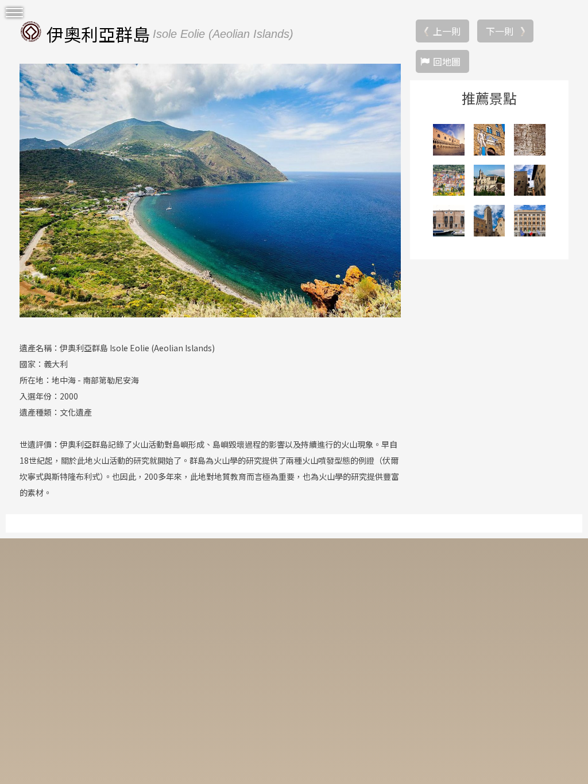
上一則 (447, 31)
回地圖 (447, 61)
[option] (210, 190)
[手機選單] (14, 13)
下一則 (499, 31)
